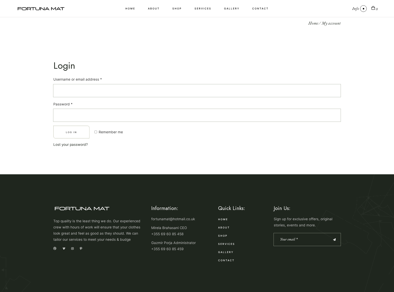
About (224, 227)
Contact (226, 260)
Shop (223, 235)
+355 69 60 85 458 (167, 234)
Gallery (226, 252)
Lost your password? (70, 145)
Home (223, 219)
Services (226, 243)
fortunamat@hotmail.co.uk (173, 219)
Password (70, 103)
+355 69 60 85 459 (167, 249)
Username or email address (85, 78)
